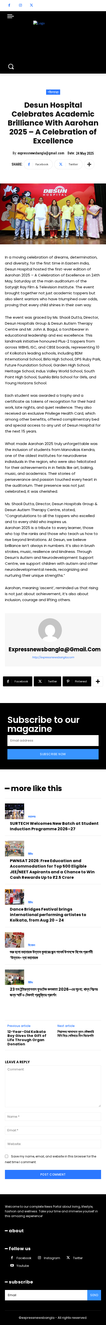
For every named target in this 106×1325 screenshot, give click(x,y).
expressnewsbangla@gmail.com (41, 153)
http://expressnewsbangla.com (53, 657)
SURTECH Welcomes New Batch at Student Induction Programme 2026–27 (54, 826)
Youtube (23, 1266)
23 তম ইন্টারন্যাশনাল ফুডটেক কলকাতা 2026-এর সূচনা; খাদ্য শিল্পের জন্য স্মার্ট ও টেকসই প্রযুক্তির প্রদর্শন (54, 992)
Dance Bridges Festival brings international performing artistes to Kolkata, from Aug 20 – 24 (48, 914)
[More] (89, 164)
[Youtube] (12, 1266)
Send (94, 1295)
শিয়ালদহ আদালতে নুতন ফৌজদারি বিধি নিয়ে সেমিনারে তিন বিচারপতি (75, 1034)
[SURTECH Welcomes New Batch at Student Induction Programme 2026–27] (14, 811)
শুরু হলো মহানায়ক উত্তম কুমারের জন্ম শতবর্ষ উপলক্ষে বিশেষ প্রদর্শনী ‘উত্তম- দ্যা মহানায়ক (51, 954)
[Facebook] (9, 5)
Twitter (78, 1258)
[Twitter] (31, 5)
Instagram (52, 1258)
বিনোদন (31, 945)
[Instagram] (20, 5)
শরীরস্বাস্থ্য (53, 92)
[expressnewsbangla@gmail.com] (53, 630)
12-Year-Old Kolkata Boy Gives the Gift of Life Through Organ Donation (26, 1038)
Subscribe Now (53, 754)
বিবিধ (30, 853)
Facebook (24, 1258)
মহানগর (31, 816)
